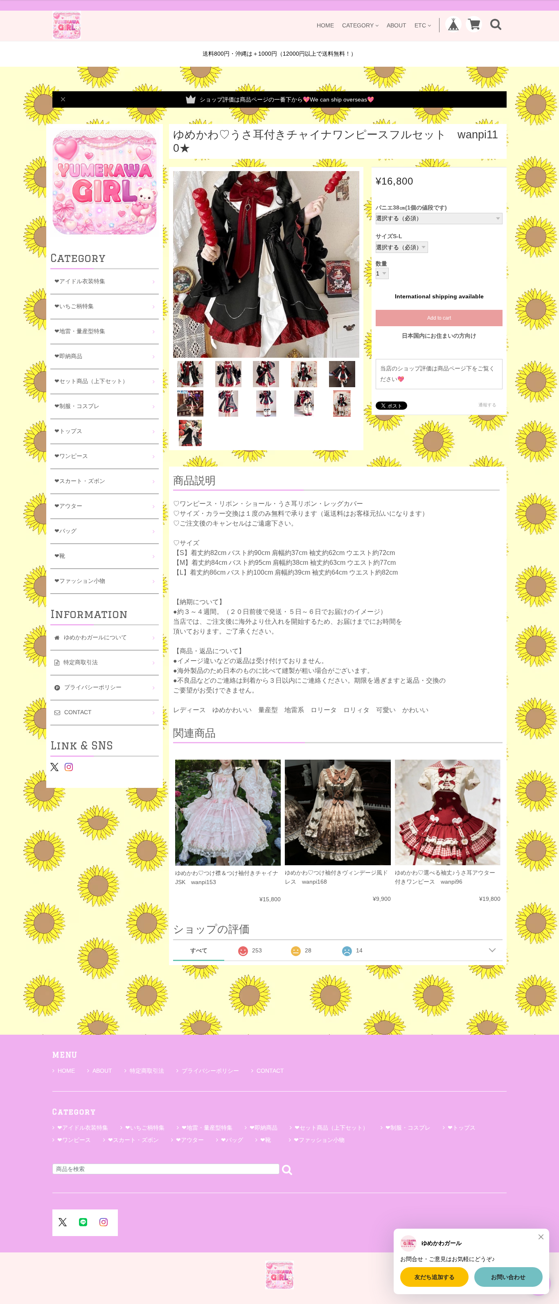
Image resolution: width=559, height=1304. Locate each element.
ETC (420, 25)
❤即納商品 (68, 356)
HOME (325, 25)
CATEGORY (358, 25)
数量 (381, 264)
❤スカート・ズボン (79, 481)
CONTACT (270, 1070)
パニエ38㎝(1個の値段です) (411, 208)
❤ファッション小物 (79, 581)
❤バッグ (65, 531)
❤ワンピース (71, 456)
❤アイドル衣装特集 (79, 281)
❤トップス (68, 431)
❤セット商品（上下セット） (91, 381)
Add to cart (439, 318)
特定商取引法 (147, 1070)
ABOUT (396, 25)
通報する (487, 404)
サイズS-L (389, 236)
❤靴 (62, 556)
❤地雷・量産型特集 (79, 331)
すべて (198, 950)
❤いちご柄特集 (74, 306)
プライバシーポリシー (210, 1070)
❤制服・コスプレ (76, 406)
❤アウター (68, 506)
